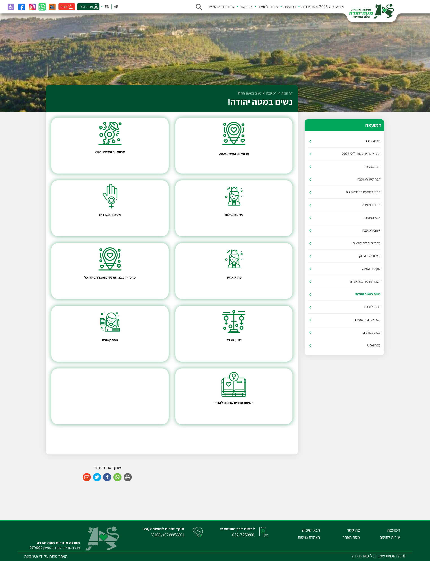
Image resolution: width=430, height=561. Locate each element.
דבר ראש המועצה (369, 179)
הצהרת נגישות (309, 537)
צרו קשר (246, 6)
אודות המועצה (371, 204)
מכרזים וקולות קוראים (367, 243)
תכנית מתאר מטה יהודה (365, 281)
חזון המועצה (373, 166)
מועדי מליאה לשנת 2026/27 (361, 153)
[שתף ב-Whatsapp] (117, 477)
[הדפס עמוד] (128, 477)
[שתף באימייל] (87, 477)
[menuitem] (320, 6)
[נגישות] (10, 6)
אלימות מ (114, 214)
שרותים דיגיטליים (221, 6)
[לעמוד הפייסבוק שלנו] (21, 6)
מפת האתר (351, 537)
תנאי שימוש (311, 530)
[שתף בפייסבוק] (107, 477)
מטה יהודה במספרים (367, 319)
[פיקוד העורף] (52, 6)
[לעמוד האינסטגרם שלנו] (32, 6)
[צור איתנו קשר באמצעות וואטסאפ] (42, 7)
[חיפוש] (198, 6)
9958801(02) (173, 535)
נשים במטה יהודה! (368, 294)
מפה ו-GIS (374, 345)
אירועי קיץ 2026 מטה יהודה (322, 6)
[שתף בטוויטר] (97, 477)
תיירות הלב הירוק (370, 256)
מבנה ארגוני (373, 141)
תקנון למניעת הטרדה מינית (363, 192)
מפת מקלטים (372, 332)
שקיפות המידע (371, 268)
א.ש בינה (31, 556)
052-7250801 (243, 535)
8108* (155, 535)
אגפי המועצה (372, 217)
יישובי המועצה (371, 230)
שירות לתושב (268, 6)
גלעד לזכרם (372, 307)
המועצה (290, 6)
